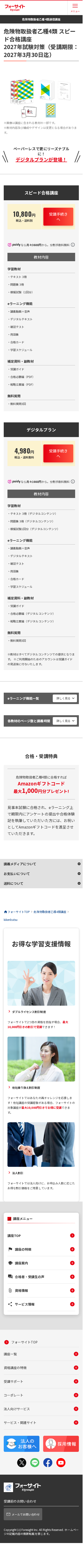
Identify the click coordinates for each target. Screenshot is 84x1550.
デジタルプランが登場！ (41, 159)
